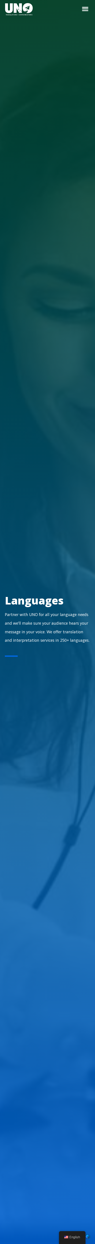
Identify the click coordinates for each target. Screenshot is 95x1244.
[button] (85, 9)
